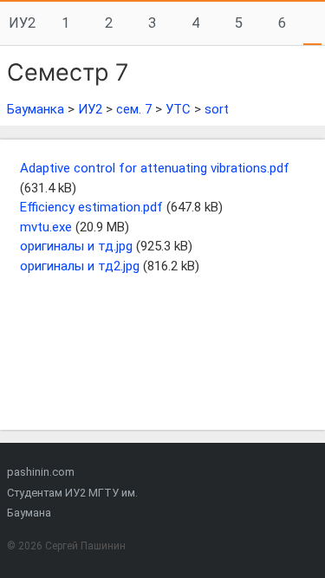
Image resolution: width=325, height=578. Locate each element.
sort (217, 109)
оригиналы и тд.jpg (76, 246)
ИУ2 (22, 23)
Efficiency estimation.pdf (91, 207)
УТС (178, 109)
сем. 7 (134, 109)
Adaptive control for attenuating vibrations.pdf (154, 168)
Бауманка (35, 109)
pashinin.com (41, 471)
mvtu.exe (46, 227)
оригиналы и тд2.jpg (80, 266)
